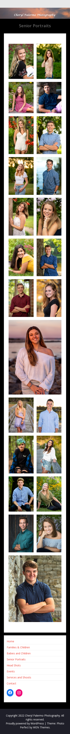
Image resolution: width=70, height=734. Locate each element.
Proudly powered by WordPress (25, 723)
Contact (11, 683)
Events (11, 671)
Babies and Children (19, 653)
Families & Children (18, 647)
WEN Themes (41, 727)
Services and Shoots (19, 677)
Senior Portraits (16, 659)
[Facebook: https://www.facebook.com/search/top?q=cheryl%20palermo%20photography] (10, 692)
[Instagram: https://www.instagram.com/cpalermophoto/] (19, 692)
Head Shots (14, 665)
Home (10, 641)
